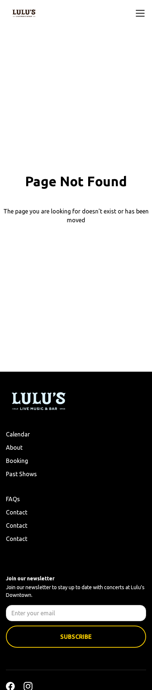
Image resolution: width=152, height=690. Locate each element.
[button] (138, 13)
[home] (24, 13)
